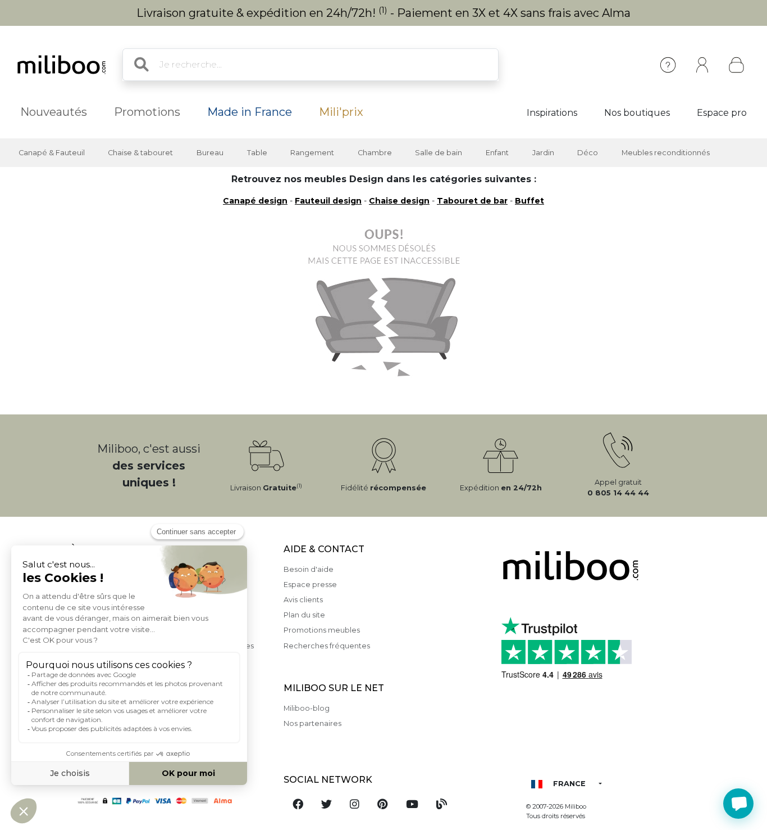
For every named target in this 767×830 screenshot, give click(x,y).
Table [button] (257, 152)
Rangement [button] (312, 152)
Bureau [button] (210, 152)
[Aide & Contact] (668, 65)
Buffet (529, 201)
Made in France (249, 112)
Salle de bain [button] (438, 152)
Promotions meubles (322, 630)
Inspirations (552, 112)
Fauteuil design (328, 201)
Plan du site (304, 615)
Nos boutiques (637, 112)
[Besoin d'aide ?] (738, 803)
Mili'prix (341, 112)
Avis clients (303, 600)
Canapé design (255, 201)
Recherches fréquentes (327, 646)
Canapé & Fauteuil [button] (52, 152)
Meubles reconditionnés (666, 152)
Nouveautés (53, 112)
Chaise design (399, 201)
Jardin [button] (543, 152)
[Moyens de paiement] (170, 800)
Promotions (147, 112)
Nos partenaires (312, 723)
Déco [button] (587, 152)
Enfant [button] (497, 152)
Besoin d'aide (309, 569)
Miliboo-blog (307, 708)
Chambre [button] (375, 152)
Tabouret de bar (472, 201)
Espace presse (310, 584)
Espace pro (722, 112)
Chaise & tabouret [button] (140, 152)
